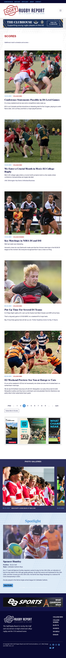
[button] (7, 555)
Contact (38, 2)
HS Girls (56, 630)
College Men (17, 96)
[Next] (62, 489)
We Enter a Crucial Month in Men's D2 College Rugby (29, 170)
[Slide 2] (23, 586)
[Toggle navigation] (60, 10)
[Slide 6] (36, 586)
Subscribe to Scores (12, 411)
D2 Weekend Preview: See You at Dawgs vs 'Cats (30, 380)
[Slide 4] (30, 586)
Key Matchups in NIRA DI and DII (22, 240)
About (32, 2)
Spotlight (25, 2)
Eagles (55, 633)
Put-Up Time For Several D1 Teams (23, 309)
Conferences (8, 2)
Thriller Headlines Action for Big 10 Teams (45, 320)
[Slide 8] (42, 586)
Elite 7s (56, 624)
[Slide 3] (27, 586)
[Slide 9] (45, 586)
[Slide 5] (33, 586)
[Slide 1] (20, 586)
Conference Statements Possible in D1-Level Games (32, 99)
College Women (18, 237)
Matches (17, 2)
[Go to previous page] (13, 405)
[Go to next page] (52, 405)
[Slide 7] (39, 586)
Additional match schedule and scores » (16, 42)
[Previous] (4, 489)
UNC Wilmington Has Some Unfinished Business (19, 180)
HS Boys (56, 627)
